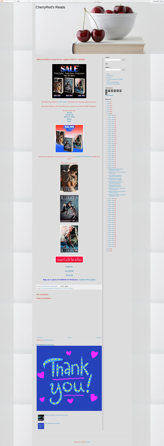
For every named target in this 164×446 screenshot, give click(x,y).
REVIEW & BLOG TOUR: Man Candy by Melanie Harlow (116, 189)
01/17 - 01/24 (111, 242)
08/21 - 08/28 (111, 151)
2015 (108, 249)
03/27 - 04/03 (111, 222)
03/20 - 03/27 (111, 224)
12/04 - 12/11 (111, 121)
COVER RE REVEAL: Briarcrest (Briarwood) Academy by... (115, 182)
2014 (108, 251)
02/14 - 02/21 (111, 234)
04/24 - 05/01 (111, 214)
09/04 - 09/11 (111, 147)
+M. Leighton (63, 102)
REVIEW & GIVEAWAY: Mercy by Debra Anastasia (56, 415)
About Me (109, 77)
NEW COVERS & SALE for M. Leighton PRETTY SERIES (115, 179)
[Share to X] (64, 286)
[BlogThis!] (62, 286)
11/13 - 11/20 (111, 127)
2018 (108, 109)
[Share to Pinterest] (67, 286)
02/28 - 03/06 (111, 230)
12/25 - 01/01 (111, 115)
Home (69, 337)
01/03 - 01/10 (111, 246)
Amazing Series (57, 288)
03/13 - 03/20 (111, 226)
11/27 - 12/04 (111, 123)
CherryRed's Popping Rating (113, 84)
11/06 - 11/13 (111, 129)
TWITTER (69, 275)
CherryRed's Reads (50, 7)
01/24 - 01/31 (111, 240)
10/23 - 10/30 (111, 133)
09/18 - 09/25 (111, 143)
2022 (108, 101)
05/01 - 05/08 (111, 212)
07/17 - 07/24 (111, 161)
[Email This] (61, 286)
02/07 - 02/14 (111, 236)
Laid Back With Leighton (87, 280)
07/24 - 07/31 (111, 159)
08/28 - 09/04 (111, 149)
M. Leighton (70, 288)
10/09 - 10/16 (111, 137)
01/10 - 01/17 (111, 244)
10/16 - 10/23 (111, 135)
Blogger (88, 442)
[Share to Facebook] (66, 286)
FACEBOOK (69, 271)
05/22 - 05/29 (111, 206)
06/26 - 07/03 (111, 167)
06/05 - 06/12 (111, 202)
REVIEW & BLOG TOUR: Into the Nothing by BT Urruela (115, 169)
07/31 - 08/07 (111, 157)
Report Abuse (109, 95)
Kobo (69, 121)
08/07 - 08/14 (111, 155)
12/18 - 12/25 (111, 117)
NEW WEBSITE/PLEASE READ (45, 345)
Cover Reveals (64, 288)
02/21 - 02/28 (111, 232)
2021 (108, 103)
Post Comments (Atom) (48, 340)
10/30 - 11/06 (111, 131)
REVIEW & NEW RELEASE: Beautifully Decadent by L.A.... (115, 186)
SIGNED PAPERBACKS (84, 156)
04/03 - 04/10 (111, 220)
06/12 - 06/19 (111, 200)
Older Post (99, 337)
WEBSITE (69, 267)
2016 (108, 113)
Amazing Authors (50, 288)
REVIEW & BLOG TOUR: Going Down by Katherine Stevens (116, 195)
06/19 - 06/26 (111, 198)
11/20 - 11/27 (111, 125)
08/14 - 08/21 (111, 153)
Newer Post (39, 337)
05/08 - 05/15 (111, 210)
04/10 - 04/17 (111, 218)
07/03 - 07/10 (111, 165)
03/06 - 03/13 (111, 228)
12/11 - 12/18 (111, 119)
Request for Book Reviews (113, 82)
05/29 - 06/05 (111, 204)
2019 (108, 107)
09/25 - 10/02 (111, 141)
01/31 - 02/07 (111, 238)
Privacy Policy (110, 75)
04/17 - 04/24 (111, 216)
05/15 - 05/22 (111, 208)
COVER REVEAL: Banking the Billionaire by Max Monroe (115, 176)
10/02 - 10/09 (111, 139)
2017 (108, 111)
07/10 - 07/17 (111, 163)
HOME (108, 74)
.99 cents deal (43, 288)
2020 (108, 105)
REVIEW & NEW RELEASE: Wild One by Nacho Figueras (116, 192)
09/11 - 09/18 (111, 145)
